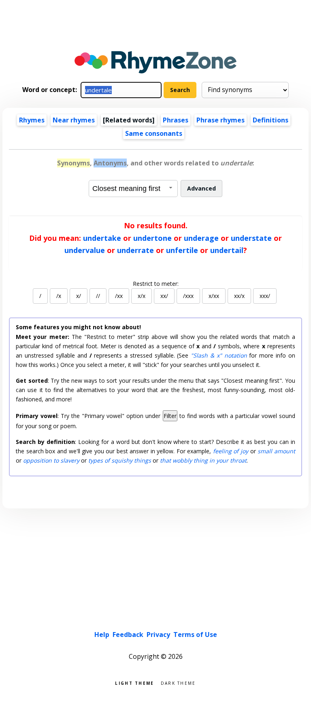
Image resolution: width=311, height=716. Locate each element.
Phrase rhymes (220, 120)
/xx (119, 296)
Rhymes (32, 120)
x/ (78, 296)
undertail (226, 250)
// (98, 296)
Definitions (270, 120)
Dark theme (178, 682)
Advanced (201, 188)
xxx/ (265, 296)
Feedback (128, 634)
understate (251, 238)
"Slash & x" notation (219, 355)
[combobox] (133, 188)
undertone (152, 238)
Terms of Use (195, 634)
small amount (276, 451)
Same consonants (153, 133)
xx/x (239, 296)
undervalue (84, 250)
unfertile (182, 250)
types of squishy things (119, 460)
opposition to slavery (51, 460)
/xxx (188, 296)
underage (201, 238)
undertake (102, 238)
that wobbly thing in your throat (203, 460)
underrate (135, 250)
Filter (170, 416)
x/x (141, 296)
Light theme (134, 682)
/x (58, 296)
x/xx (214, 296)
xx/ (164, 296)
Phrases (175, 120)
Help (101, 634)
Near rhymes (74, 120)
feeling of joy (230, 451)
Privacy (158, 634)
